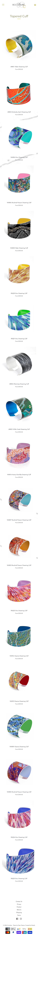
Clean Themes (21, 925)
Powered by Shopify (30, 925)
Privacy (19, 904)
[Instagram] (21, 919)
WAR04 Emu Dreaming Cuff (19, 157)
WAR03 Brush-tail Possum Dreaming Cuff (19, 565)
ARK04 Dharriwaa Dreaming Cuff (19, 384)
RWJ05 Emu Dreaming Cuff (19, 293)
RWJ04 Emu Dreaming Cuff (19, 837)
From (19, 69)
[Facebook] (17, 919)
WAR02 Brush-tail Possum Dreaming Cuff (19, 792)
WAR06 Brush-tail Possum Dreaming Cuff (19, 203)
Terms (19, 915)
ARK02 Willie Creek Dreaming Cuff (19, 429)
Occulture (9, 925)
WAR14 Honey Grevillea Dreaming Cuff (19, 475)
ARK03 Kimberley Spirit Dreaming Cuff (19, 112)
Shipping (19, 912)
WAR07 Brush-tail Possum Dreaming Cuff (19, 520)
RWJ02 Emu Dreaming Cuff (19, 611)
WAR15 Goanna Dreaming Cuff (19, 701)
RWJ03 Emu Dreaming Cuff (19, 879)
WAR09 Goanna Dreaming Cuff (19, 747)
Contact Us (19, 901)
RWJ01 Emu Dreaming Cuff (19, 339)
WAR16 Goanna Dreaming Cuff (19, 656)
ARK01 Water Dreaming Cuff (19, 67)
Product (19, 907)
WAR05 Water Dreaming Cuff (19, 248)
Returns (19, 910)
